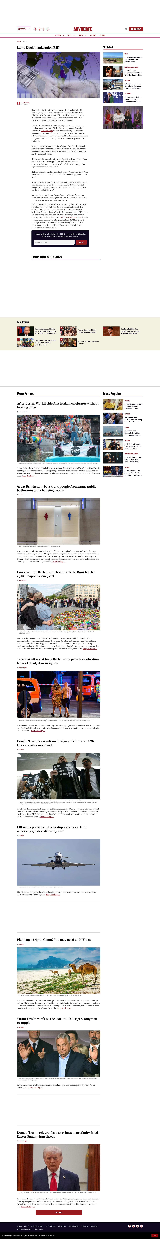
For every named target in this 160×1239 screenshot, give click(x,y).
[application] (123, 117)
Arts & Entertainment (131, 67)
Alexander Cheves (22, 580)
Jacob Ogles (21, 749)
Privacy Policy (37, 1236)
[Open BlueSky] (39, 29)
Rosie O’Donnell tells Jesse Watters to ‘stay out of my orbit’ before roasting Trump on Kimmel (133, 475)
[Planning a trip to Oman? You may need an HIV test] (58, 970)
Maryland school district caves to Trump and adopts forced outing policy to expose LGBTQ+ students (133, 421)
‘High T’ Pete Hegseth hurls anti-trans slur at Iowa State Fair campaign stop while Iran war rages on (133, 448)
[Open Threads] (43, 29)
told (47, 130)
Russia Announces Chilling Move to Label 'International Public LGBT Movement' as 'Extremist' (45, 332)
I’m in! (81, 242)
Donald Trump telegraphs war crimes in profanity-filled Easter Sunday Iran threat (57, 1134)
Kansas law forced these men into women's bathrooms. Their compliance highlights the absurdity (134, 408)
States (127, 427)
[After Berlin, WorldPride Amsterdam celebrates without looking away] (58, 438)
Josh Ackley (21, 1027)
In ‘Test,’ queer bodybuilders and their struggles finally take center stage (133, 73)
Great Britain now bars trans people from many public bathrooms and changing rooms (56, 488)
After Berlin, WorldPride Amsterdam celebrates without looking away (58, 405)
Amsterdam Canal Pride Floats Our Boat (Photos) (87, 331)
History (93, 35)
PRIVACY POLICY (62, 1226)
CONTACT (19, 1226)
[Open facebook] (35, 29)
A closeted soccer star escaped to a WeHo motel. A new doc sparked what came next (133, 461)
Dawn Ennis (21, 495)
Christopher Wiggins (23, 667)
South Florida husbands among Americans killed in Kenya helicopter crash (133, 60)
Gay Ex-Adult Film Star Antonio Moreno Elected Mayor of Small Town (130, 331)
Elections (128, 94)
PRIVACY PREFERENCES (73, 1226)
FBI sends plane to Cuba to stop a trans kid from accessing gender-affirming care (52, 829)
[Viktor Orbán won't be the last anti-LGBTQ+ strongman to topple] (58, 1054)
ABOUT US (26, 1226)
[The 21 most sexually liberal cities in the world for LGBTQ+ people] (25, 342)
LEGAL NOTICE (94, 1226)
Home (19, 41)
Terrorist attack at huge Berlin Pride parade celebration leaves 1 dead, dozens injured (58, 661)
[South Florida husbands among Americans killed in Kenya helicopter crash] (113, 58)
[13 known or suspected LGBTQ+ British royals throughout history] (68, 342)
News (69, 35)
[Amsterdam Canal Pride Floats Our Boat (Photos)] (68, 331)
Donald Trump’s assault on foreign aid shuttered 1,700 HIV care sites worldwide (56, 743)
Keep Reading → (29, 476)
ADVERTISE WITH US (50, 1226)
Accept (155, 1235)
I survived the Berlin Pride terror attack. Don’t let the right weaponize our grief (55, 574)
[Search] (126, 29)
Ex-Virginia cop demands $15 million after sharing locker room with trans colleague (132, 435)
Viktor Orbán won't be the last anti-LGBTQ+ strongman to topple (57, 1020)
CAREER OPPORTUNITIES (37, 1226)
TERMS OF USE (85, 1226)
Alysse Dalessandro (23, 412)
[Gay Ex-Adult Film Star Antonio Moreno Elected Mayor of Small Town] (111, 331)
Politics (58, 35)
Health (81, 35)
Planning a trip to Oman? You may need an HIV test (54, 939)
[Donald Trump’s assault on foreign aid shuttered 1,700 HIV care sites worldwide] (58, 776)
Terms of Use (49, 1236)
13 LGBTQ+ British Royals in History (88, 342)
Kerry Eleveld (26, 102)
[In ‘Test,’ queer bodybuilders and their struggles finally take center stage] (113, 71)
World (24, 41)
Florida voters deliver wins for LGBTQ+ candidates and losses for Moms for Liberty (133, 100)
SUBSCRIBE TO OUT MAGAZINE (22, 29)
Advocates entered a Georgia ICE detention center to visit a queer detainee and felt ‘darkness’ (133, 88)
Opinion (102, 35)
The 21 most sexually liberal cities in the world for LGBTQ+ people (45, 342)
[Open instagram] (47, 29)
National (127, 80)
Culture (127, 467)
